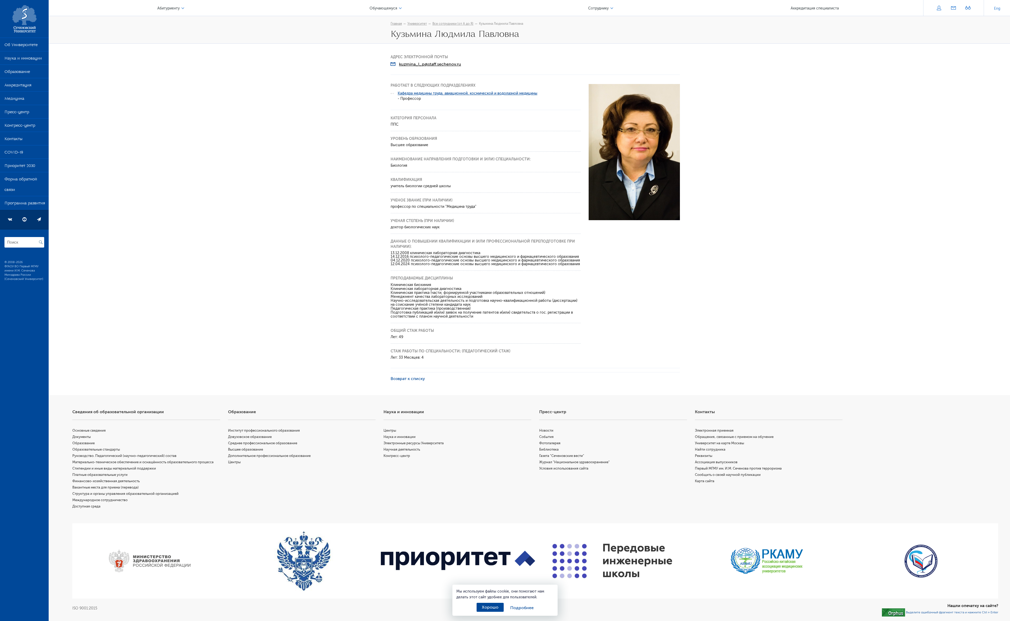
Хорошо (490, 607)
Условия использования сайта (563, 468)
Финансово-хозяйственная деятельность (106, 481)
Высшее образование (245, 449)
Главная (396, 24)
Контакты (13, 140)
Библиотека (549, 449)
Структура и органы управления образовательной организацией (125, 494)
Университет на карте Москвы (719, 443)
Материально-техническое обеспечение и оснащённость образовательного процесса (143, 462)
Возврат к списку (408, 378)
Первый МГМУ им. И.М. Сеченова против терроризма (738, 468)
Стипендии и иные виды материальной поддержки (114, 468)
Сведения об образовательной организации (118, 412)
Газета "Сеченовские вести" (561, 456)
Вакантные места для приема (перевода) (105, 487)
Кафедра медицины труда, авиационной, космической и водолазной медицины (467, 93)
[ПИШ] (612, 561)
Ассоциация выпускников (716, 462)
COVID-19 (13, 153)
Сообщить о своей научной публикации (728, 475)
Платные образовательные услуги (100, 475)
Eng (997, 9)
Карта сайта (704, 481)
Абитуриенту (168, 8)
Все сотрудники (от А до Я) (452, 24)
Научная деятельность (401, 449)
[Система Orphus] (893, 612)
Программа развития (24, 204)
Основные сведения (89, 430)
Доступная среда (86, 506)
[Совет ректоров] (921, 561)
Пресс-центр (16, 113)
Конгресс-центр (19, 126)
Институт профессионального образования (264, 430)
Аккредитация (17, 86)
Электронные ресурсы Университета (413, 443)
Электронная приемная (714, 430)
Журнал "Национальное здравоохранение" (574, 462)
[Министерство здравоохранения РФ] (149, 561)
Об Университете (21, 46)
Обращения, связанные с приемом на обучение (734, 437)
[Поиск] (40, 242)
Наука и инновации (23, 59)
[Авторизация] (939, 8)
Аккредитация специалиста (815, 8)
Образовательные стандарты (96, 449)
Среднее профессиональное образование (262, 443)
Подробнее (522, 607)
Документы (81, 437)
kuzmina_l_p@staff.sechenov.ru (430, 64)
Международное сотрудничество (100, 500)
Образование (17, 72)
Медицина (14, 99)
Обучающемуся (383, 8)
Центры (234, 462)
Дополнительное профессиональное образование (269, 456)
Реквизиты (703, 456)
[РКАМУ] (767, 561)
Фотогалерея (549, 443)
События (546, 437)
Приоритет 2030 (19, 166)
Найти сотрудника (710, 449)
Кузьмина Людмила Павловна (501, 24)
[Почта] (953, 8)
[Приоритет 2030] (458, 561)
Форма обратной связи (20, 185)
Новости (546, 430)
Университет (417, 24)
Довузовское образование (250, 437)
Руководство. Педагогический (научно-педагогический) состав (124, 456)
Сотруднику (598, 8)
